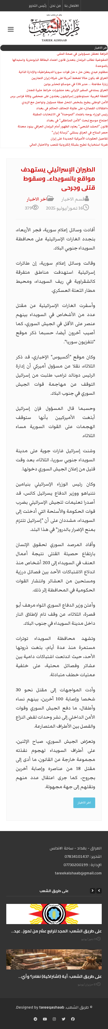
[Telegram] (35, 1019)
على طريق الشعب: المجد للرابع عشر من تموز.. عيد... (56, 931)
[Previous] (99, 891)
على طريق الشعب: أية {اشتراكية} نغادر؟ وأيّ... (60, 976)
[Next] (92, 891)
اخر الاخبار (37, 199)
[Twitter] (63, 1019)
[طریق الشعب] (54, 28)
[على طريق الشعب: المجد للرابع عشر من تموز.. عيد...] (54, 914)
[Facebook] (73, 1019)
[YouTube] (44, 1019)
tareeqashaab (51, 1007)
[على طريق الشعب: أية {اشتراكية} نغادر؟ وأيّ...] (54, 959)
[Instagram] (54, 1019)
